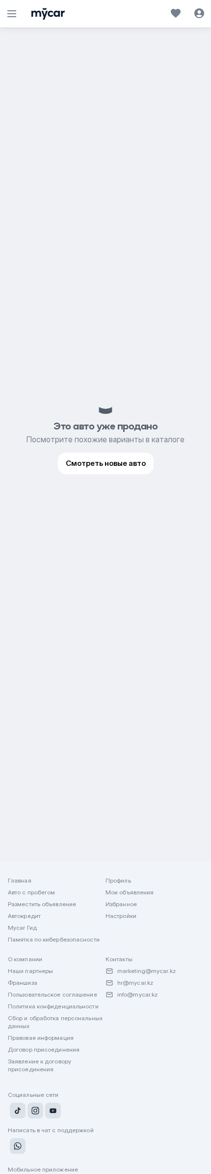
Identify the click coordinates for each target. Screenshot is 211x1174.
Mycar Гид (22, 927)
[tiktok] (17, 1112)
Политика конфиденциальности (53, 1006)
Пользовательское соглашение (52, 994)
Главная (19, 880)
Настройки (121, 915)
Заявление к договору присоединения (39, 1065)
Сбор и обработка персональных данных (55, 1022)
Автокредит (24, 915)
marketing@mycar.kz (146, 970)
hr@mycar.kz (135, 982)
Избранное (121, 904)
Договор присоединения (43, 1049)
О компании (25, 959)
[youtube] (52, 1112)
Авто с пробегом (31, 892)
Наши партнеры (30, 970)
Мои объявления (130, 892)
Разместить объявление (42, 904)
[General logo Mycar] (48, 14)
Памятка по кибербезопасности (54, 939)
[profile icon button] (199, 14)
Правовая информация (41, 1037)
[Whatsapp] (17, 1147)
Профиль (118, 880)
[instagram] (34, 1112)
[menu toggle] (12, 14)
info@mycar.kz (137, 994)
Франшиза (22, 982)
